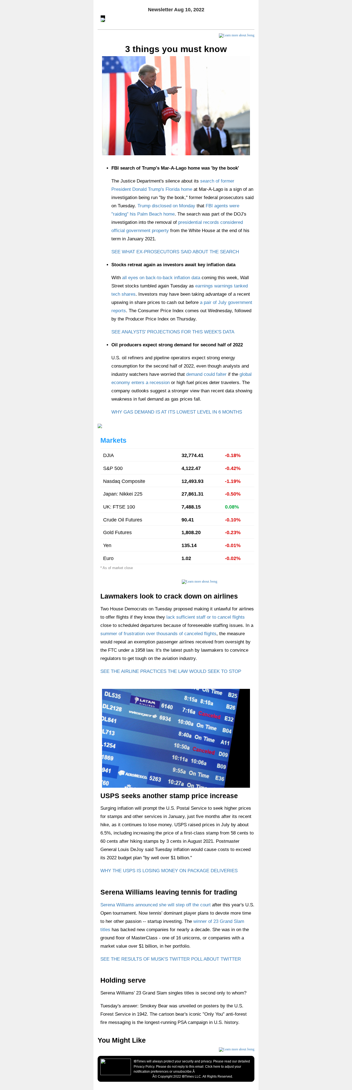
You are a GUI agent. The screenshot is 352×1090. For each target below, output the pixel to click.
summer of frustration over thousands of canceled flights (158, 633)
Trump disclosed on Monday (166, 205)
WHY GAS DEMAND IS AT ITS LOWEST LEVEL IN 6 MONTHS (176, 412)
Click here (212, 1067)
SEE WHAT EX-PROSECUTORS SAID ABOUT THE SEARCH (175, 251)
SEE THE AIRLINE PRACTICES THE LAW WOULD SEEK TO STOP (170, 671)
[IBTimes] (115, 1067)
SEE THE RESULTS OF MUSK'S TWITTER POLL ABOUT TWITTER (170, 959)
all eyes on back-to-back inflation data (161, 277)
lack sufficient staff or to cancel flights (205, 617)
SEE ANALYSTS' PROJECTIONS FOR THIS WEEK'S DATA (172, 332)
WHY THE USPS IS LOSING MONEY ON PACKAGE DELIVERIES (169, 870)
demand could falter (206, 374)
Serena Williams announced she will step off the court (155, 904)
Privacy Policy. (144, 1067)
